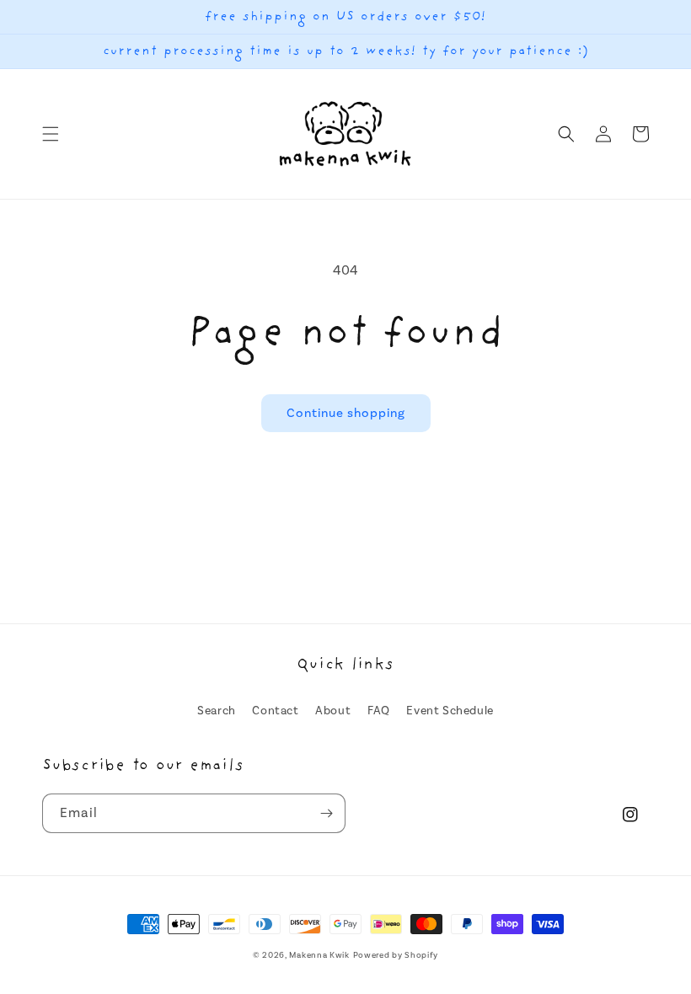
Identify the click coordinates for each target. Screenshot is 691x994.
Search (216, 711)
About (333, 711)
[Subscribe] (326, 813)
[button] (50, 133)
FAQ (378, 711)
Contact (275, 711)
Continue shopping (346, 413)
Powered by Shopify (396, 955)
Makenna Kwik (319, 955)
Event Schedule (449, 711)
